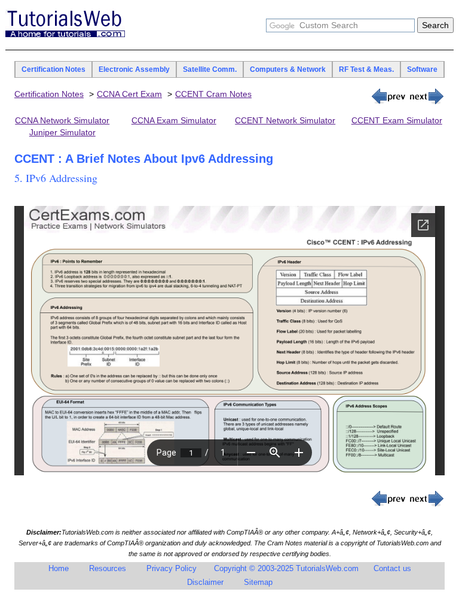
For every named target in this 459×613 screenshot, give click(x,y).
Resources (107, 568)
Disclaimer (205, 582)
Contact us (392, 568)
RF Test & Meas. (366, 69)
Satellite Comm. (210, 69)
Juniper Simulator (62, 132)
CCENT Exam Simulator (396, 120)
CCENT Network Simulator (285, 120)
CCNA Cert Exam (129, 94)
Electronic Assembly (134, 69)
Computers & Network (288, 69)
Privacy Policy (171, 568)
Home (58, 568)
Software (422, 69)
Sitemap (258, 582)
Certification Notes (53, 69)
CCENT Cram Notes (213, 94)
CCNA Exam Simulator (173, 120)
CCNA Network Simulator (62, 120)
